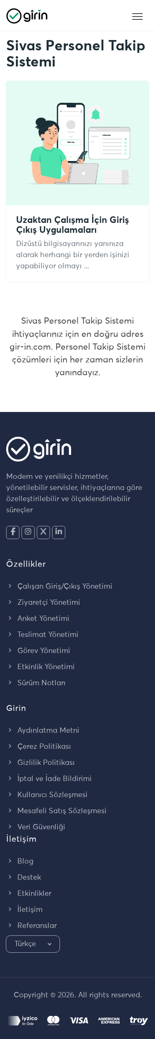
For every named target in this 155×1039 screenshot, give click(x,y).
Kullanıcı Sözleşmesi (51, 795)
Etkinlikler (33, 893)
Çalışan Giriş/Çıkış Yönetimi (63, 586)
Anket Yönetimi (42, 618)
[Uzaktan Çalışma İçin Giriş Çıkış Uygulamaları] (77, 143)
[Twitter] (43, 532)
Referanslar (36, 926)
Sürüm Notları (40, 683)
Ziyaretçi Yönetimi (47, 602)
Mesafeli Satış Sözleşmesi (61, 811)
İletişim (29, 910)
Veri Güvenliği (40, 827)
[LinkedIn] (58, 532)
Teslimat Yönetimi (47, 635)
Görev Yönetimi (42, 651)
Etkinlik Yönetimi (45, 667)
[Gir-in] (27, 15)
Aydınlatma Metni (47, 730)
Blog (24, 861)
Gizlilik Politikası (45, 763)
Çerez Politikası (43, 746)
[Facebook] (12, 532)
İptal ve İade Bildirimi (53, 779)
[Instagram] (28, 532)
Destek (28, 877)
